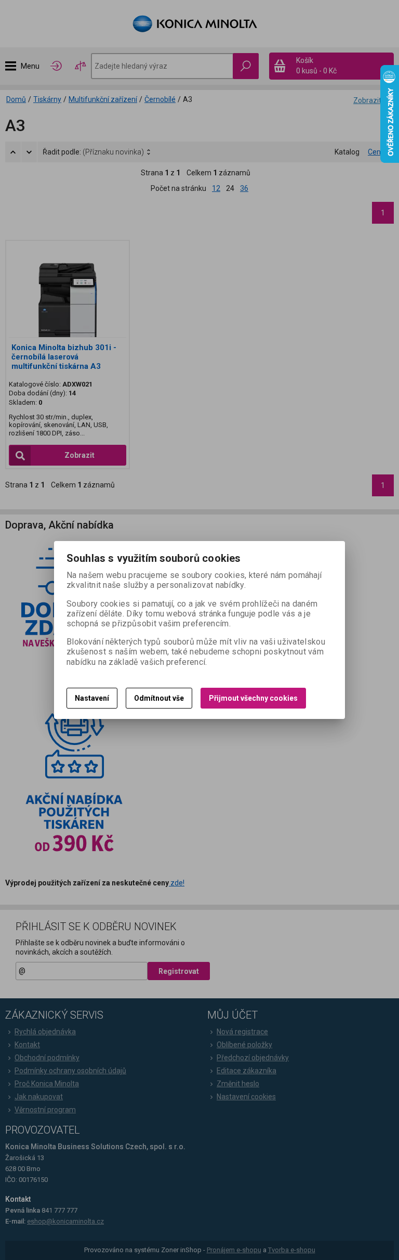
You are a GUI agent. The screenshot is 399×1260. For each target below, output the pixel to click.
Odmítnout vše (159, 698)
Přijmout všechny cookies (253, 698)
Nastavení (92, 698)
